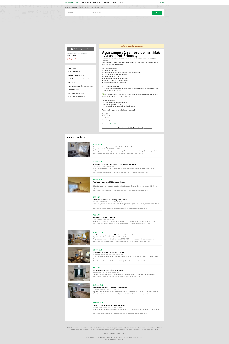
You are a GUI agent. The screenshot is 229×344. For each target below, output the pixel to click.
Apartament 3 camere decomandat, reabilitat (108, 252)
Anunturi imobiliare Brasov (102, 337)
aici (133, 124)
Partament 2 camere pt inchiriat (104, 217)
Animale (121, 2)
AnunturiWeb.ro (71, 3)
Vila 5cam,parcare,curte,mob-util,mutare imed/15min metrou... (114, 235)
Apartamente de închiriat (95, 7)
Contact (161, 2)
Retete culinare (90, 337)
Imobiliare (96, 2)
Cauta (157, 13)
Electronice (106, 2)
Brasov (69, 55)
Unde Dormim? (112, 339)
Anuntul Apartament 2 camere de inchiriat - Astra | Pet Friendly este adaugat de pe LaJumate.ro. (127, 128)
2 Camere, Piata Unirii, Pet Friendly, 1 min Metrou (110, 200)
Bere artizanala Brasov (130, 337)
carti (106, 339)
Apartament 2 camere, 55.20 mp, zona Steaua (109, 182)
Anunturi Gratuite (70, 7)
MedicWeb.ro (120, 339)
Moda (115, 2)
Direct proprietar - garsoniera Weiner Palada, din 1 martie (113, 147)
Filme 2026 (140, 337)
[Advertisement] (114, 31)
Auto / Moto (86, 2)
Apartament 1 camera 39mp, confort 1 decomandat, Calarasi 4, (114, 164)
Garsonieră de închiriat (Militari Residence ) (108, 270)
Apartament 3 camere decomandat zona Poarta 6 (110, 288)
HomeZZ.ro (114, 124)
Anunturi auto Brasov (116, 337)
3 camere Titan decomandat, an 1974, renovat (109, 305)
